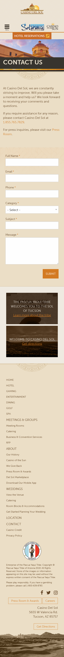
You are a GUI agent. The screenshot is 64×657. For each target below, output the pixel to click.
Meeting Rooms (15, 425)
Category (11, 203)
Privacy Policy (14, 535)
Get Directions (46, 626)
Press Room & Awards (18, 471)
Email (8, 171)
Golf (9, 408)
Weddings (14, 489)
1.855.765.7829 (13, 122)
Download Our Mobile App (21, 482)
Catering (11, 431)
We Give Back (14, 465)
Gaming (11, 391)
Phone (9, 187)
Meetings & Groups (21, 420)
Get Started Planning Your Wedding (25, 511)
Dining (10, 402)
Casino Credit (14, 529)
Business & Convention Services (24, 436)
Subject (10, 219)
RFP (8, 442)
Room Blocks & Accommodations (25, 506)
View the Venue (15, 494)
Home (10, 379)
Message (10, 234)
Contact (13, 524)
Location (14, 518)
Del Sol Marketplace (17, 477)
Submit (51, 274)
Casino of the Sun (16, 460)
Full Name (11, 156)
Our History (12, 454)
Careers (50, 601)
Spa (8, 413)
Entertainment (16, 396)
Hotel (10, 385)
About (11, 449)
